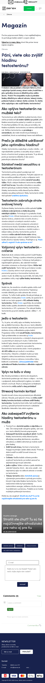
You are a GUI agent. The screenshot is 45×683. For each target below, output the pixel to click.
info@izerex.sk (19, 2)
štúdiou (4, 270)
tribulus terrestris (31, 545)
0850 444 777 (15, 665)
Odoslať (22, 584)
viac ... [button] (28, 667)
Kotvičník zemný (31, 476)
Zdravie (9, 14)
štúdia (11, 216)
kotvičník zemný (8, 545)
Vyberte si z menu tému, (11, 42)
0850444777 (32, 2)
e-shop (29, 8)
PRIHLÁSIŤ (26, 652)
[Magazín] (9, 8)
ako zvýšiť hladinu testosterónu (12, 550)
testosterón (20, 545)
